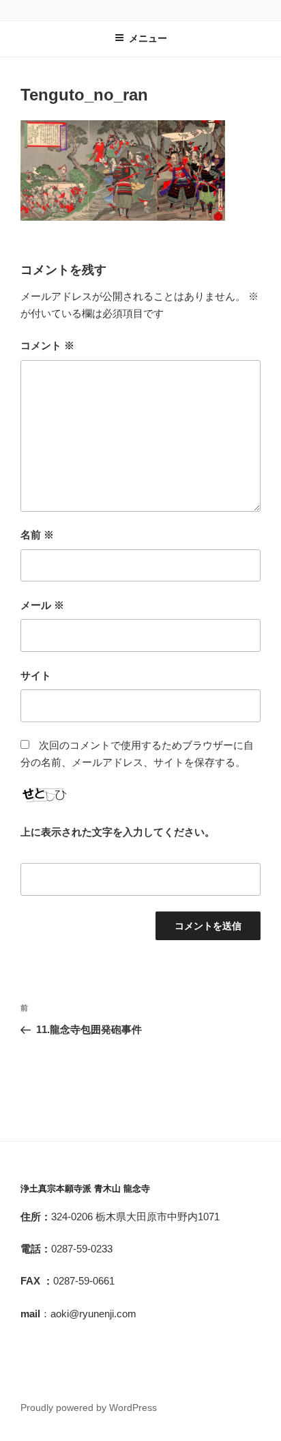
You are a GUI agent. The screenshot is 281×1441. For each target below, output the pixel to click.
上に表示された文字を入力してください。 (117, 832)
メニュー (148, 38)
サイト (35, 675)
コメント (47, 345)
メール (42, 605)
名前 (37, 534)
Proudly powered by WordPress (88, 1407)
